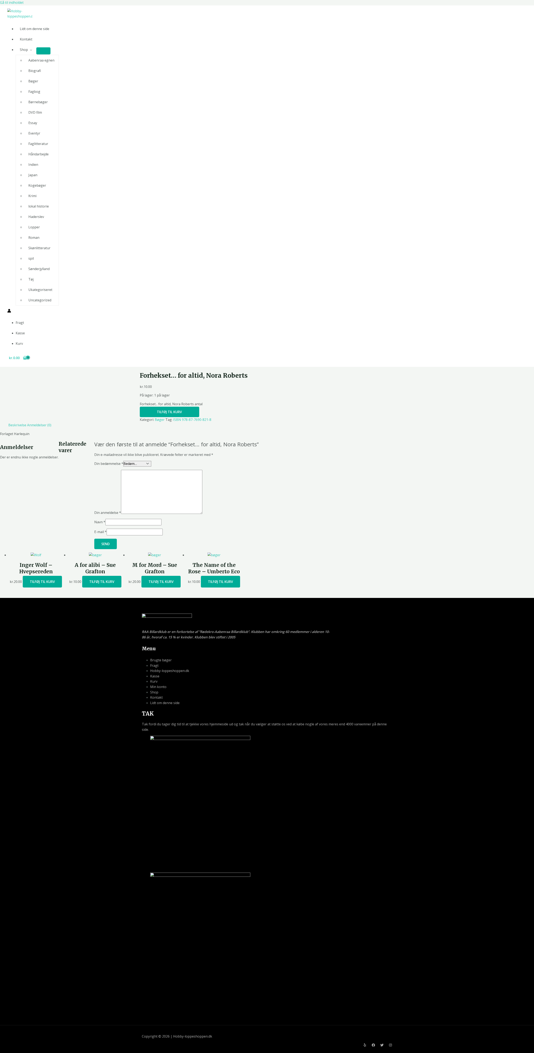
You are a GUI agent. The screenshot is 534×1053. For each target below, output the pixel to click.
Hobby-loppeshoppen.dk (169, 670)
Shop (24, 49)
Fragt (20, 322)
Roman (33, 237)
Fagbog (34, 91)
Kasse (20, 333)
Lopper (34, 227)
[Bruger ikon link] (9, 311)
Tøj (31, 279)
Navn (99, 522)
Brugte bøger (161, 660)
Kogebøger (37, 185)
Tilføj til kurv (169, 412)
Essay (32, 123)
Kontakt (26, 39)
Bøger (33, 81)
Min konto (158, 686)
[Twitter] (382, 1045)
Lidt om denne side (34, 28)
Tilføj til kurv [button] (42, 581)
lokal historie (38, 206)
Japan (32, 175)
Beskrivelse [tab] (17, 425)
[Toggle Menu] (43, 50)
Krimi (32, 196)
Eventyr (34, 133)
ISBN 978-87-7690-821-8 (192, 419)
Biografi (34, 70)
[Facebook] (373, 1045)
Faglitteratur (38, 143)
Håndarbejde (38, 154)
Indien (33, 164)
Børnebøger (38, 102)
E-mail (100, 532)
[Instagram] (390, 1045)
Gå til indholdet (12, 2)
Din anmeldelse (107, 512)
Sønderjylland (39, 269)
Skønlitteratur (39, 248)
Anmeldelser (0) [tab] (39, 425)
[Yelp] (364, 1045)
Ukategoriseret (40, 289)
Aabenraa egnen (41, 60)
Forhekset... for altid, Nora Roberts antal (171, 404)
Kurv (19, 343)
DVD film (35, 112)
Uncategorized (39, 300)
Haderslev (36, 216)
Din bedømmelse (108, 463)
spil (31, 258)
